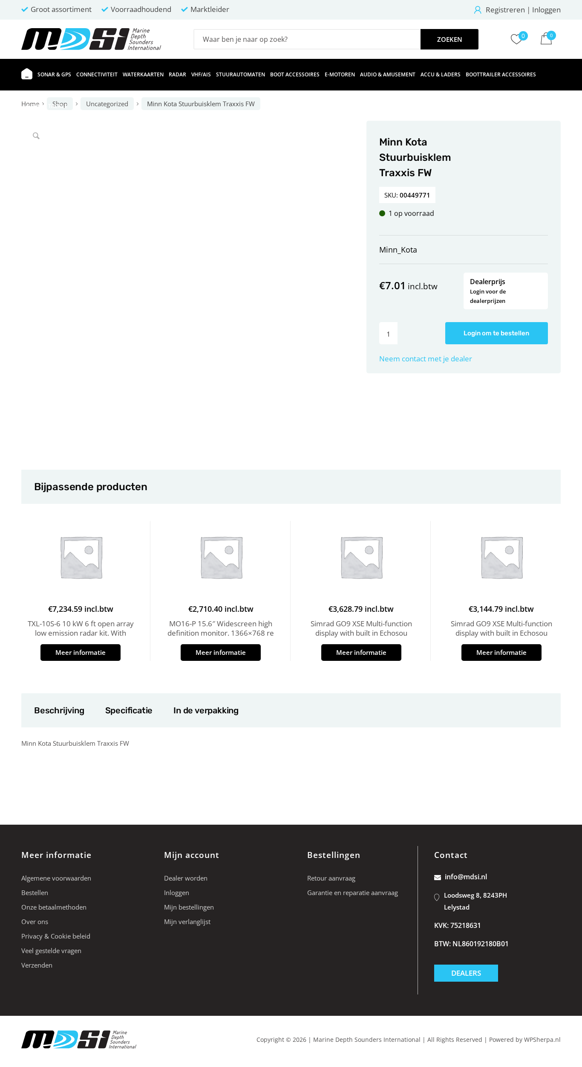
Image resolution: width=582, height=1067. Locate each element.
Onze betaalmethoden (53, 907)
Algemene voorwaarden (56, 878)
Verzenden (36, 965)
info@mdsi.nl (466, 876)
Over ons (34, 921)
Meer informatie (80, 652)
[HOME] (26, 74)
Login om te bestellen (496, 333)
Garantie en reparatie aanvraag (352, 892)
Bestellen (34, 892)
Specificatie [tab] (129, 710)
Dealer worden (185, 878)
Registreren (505, 10)
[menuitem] (26, 74)
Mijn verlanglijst (187, 921)
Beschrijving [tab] (59, 710)
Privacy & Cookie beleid (55, 936)
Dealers (466, 973)
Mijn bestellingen (189, 907)
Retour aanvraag (331, 878)
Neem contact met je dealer (425, 358)
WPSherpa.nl (542, 1039)
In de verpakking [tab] (205, 710)
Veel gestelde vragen (51, 950)
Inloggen (546, 10)
